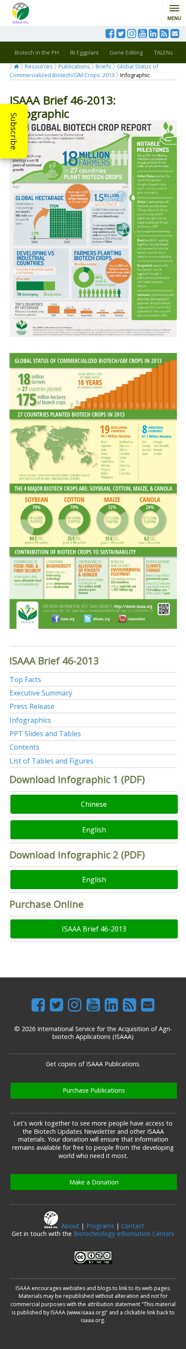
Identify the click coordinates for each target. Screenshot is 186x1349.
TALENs (163, 52)
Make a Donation (94, 1182)
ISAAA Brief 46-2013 (94, 929)
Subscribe (14, 131)
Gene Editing (126, 52)
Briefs (103, 66)
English (94, 830)
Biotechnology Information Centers (124, 1233)
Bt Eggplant (84, 52)
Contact (132, 1226)
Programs (100, 1226)
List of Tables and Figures (51, 761)
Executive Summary (41, 693)
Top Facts (25, 679)
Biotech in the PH (37, 52)
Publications (74, 66)
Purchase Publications (94, 1090)
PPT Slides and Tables (45, 733)
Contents (24, 747)
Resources (39, 66)
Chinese (94, 804)
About (70, 1226)
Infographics (30, 720)
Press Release (32, 706)
